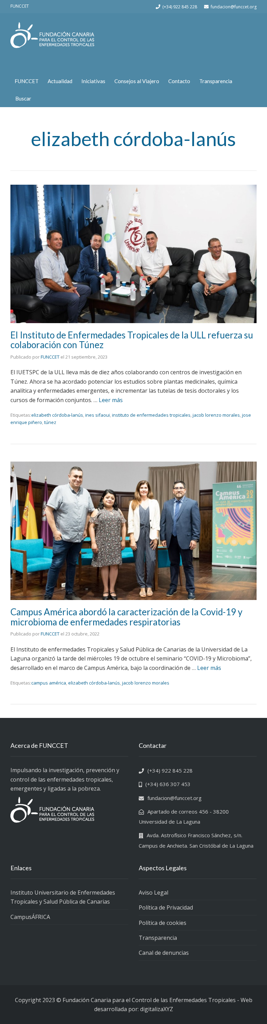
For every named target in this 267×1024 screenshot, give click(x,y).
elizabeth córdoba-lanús (57, 415)
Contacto (179, 81)
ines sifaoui (97, 415)
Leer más (111, 400)
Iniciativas (93, 81)
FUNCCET (27, 81)
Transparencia (215, 81)
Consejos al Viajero (136, 81)
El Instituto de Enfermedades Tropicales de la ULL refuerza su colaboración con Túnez (131, 340)
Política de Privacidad (166, 907)
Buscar (23, 98)
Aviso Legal (153, 892)
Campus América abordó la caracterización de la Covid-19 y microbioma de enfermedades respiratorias (126, 616)
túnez (50, 422)
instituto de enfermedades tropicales (151, 415)
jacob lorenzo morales (216, 415)
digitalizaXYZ (156, 1009)
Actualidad (60, 81)
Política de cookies (162, 923)
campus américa (48, 683)
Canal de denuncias (164, 953)
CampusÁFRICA (30, 917)
